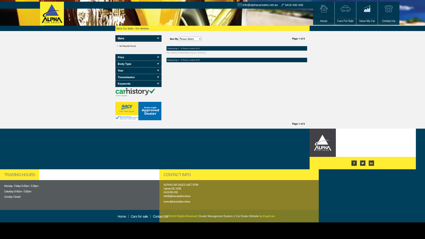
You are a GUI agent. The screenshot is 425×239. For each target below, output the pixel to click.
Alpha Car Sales (124, 28)
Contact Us (160, 216)
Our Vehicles (142, 28)
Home (122, 216)
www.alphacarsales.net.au (177, 201)
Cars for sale (139, 216)
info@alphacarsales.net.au (260, 5)
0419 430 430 (294, 5)
